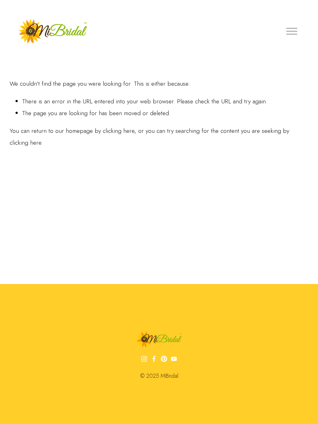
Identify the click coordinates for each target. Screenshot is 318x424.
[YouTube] (174, 359)
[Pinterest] (164, 359)
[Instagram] (144, 359)
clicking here (118, 130)
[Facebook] (154, 359)
